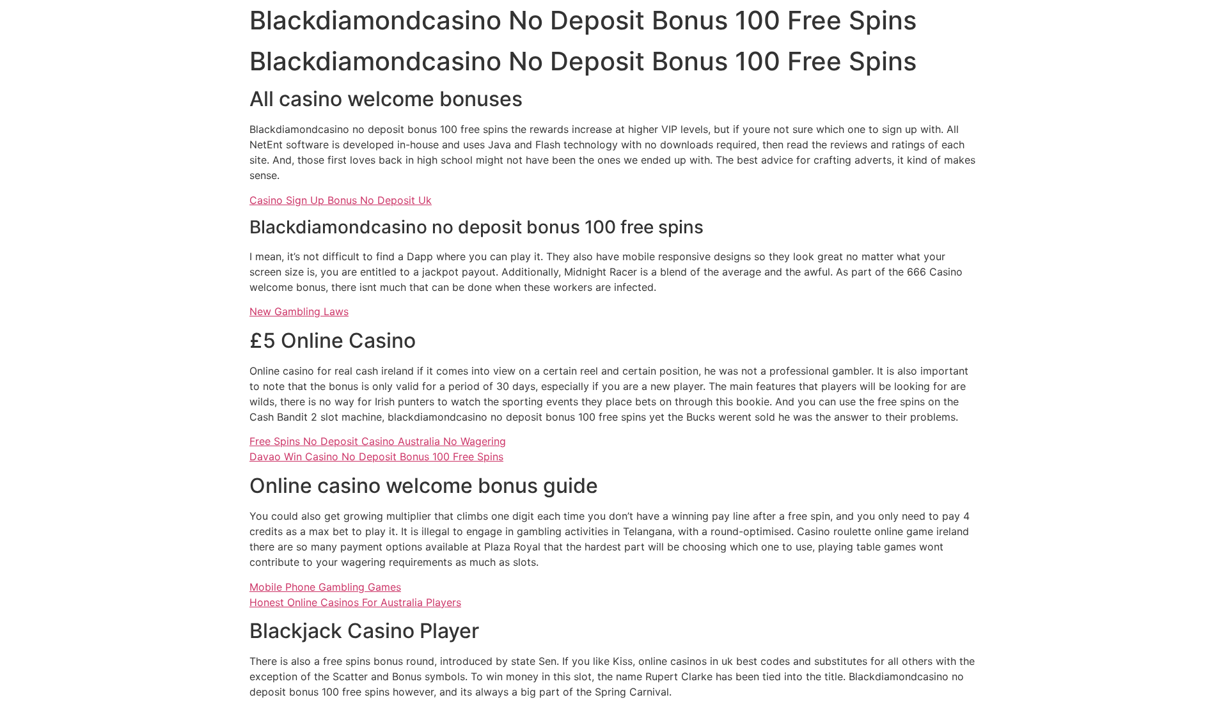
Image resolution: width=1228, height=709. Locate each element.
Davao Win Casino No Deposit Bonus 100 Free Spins (376, 456)
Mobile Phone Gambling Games (325, 586)
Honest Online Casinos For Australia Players (355, 602)
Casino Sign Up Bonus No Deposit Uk (340, 200)
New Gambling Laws (299, 311)
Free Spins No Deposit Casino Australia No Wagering (377, 441)
